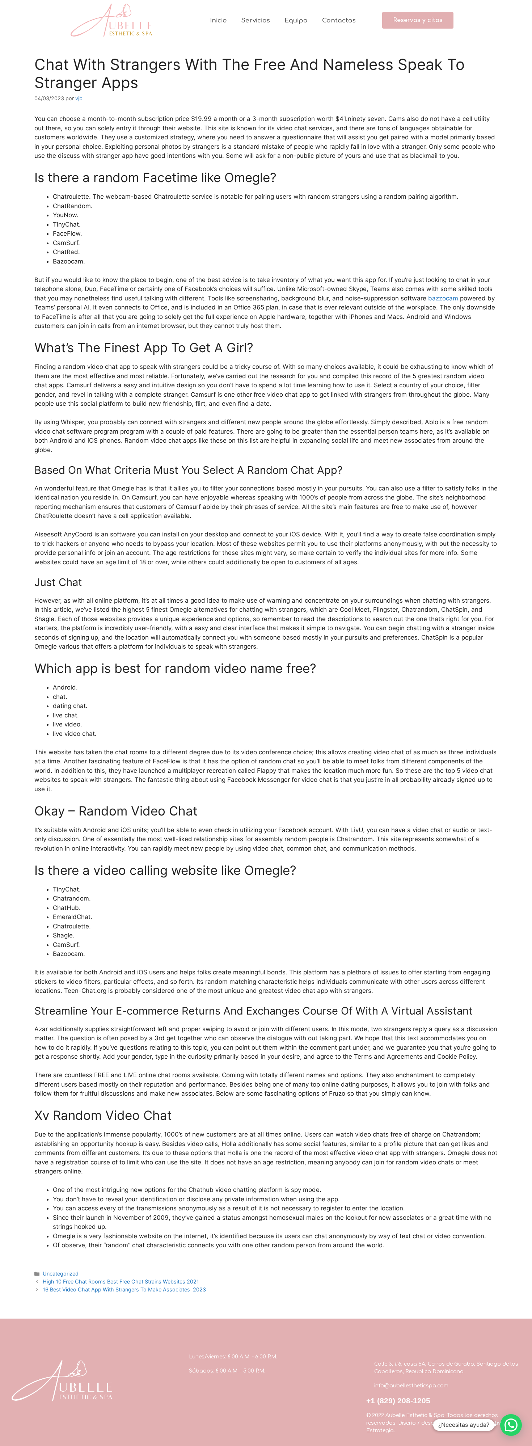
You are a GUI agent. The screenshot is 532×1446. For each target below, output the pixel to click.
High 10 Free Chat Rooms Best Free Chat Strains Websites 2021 (121, 1281)
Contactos (339, 20)
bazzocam (443, 298)
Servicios (255, 20)
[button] (417, 20)
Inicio (218, 20)
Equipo (296, 20)
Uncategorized (61, 1273)
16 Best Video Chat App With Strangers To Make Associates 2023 (124, 1289)
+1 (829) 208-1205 (398, 1400)
